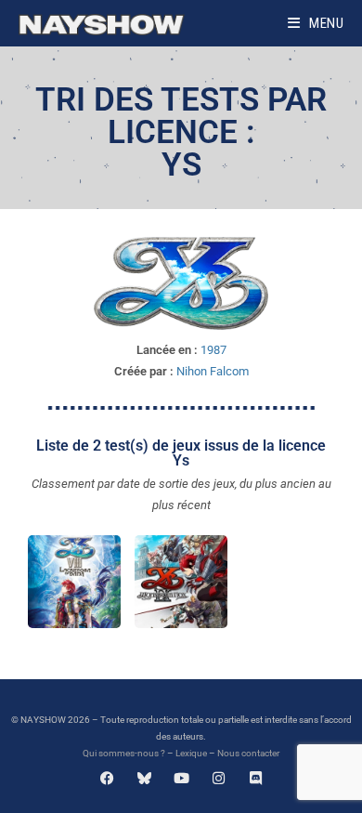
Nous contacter (248, 753)
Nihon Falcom (212, 371)
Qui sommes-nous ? (124, 753)
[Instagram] (219, 778)
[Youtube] (181, 778)
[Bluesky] (144, 778)
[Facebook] (107, 778)
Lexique (191, 753)
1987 (213, 350)
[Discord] (256, 778)
